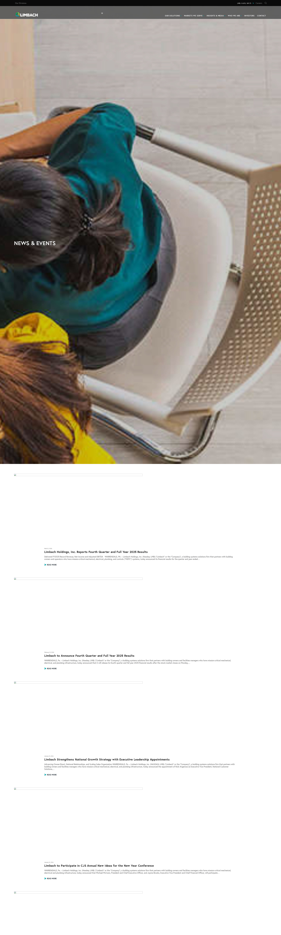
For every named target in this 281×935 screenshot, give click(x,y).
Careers (259, 3)
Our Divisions (20, 3)
